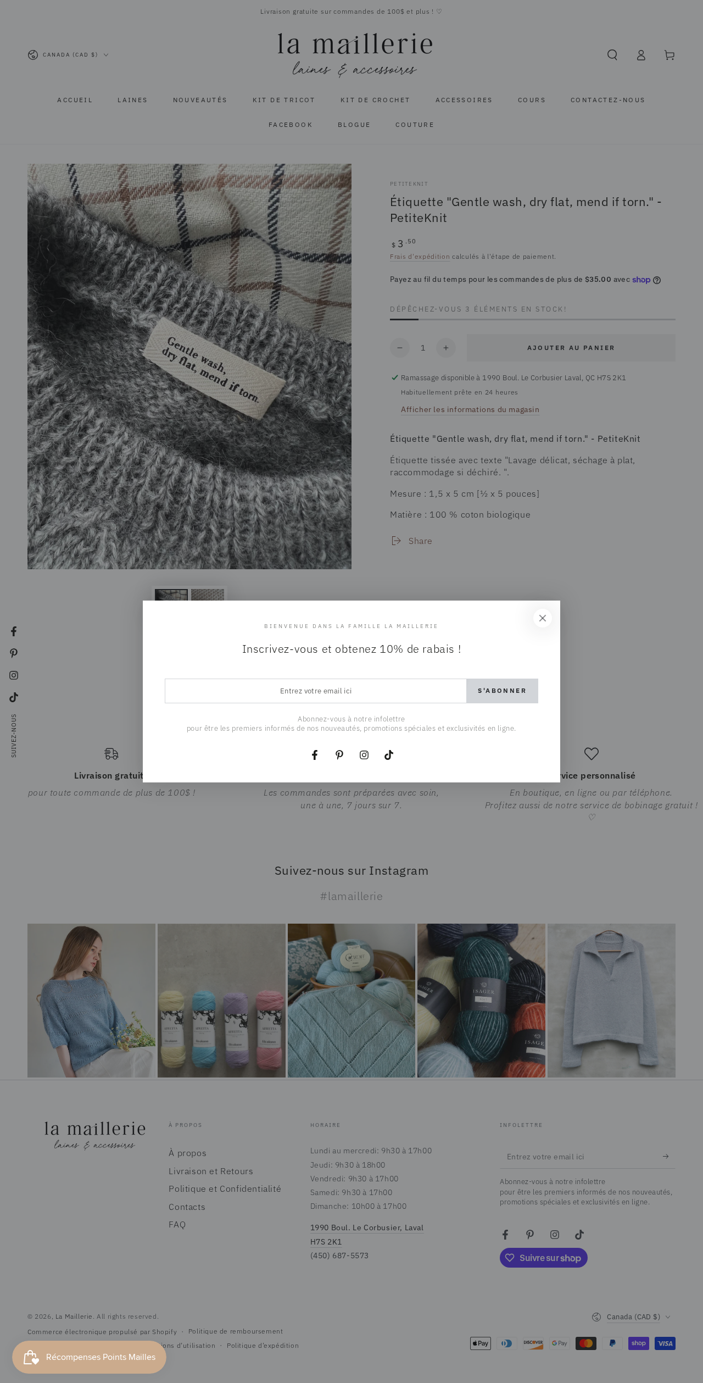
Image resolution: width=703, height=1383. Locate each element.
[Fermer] (543, 618)
